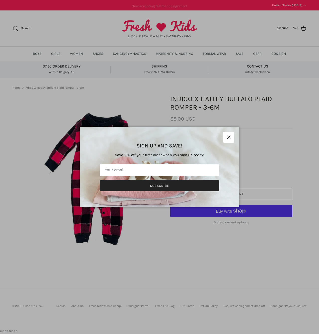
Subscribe (159, 186)
